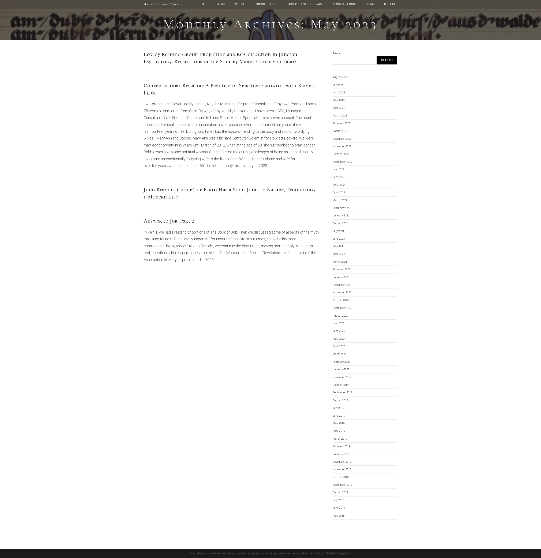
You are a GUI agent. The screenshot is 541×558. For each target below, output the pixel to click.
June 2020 (339, 330)
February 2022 (341, 207)
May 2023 (338, 100)
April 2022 (339, 192)
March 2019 (340, 438)
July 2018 (338, 500)
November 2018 (342, 469)
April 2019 (339, 430)
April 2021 (339, 254)
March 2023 (340, 115)
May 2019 (338, 423)
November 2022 (342, 146)
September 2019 (342, 392)
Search (337, 53)
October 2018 (340, 477)
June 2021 (339, 238)
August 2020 (340, 315)
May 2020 (338, 338)
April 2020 (339, 346)
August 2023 (340, 77)
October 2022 (340, 154)
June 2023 (339, 92)
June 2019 (339, 415)
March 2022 (340, 200)
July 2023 (338, 84)
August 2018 (340, 492)
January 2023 (341, 131)
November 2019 (342, 377)
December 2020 (342, 284)
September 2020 (342, 307)
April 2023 (339, 107)
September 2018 (342, 484)
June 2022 (339, 177)
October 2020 (340, 300)
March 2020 (340, 354)
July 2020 (338, 323)
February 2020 (341, 361)
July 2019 (338, 407)
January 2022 (341, 215)
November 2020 (342, 292)
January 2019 (341, 454)
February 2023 (341, 123)
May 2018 (338, 515)
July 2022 (338, 169)
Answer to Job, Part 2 (169, 221)
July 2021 (338, 230)
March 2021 (340, 261)
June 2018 (339, 507)
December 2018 (342, 461)
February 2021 (341, 269)
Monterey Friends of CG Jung (161, 4)
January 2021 (341, 277)
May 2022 (338, 184)
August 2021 (340, 223)
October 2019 (340, 384)
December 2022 (342, 138)
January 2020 (341, 369)
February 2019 (341, 446)
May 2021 (338, 246)
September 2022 (342, 161)
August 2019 (340, 400)
